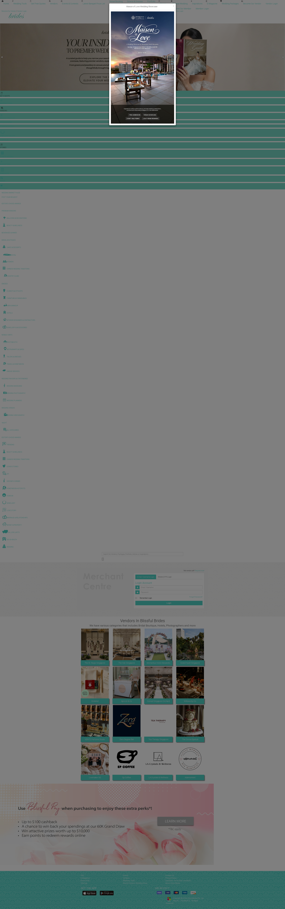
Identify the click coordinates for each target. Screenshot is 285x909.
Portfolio (151, 1)
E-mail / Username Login (145, 577)
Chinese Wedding (180, 3)
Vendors (54, 3)
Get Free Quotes (38, 3)
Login (169, 603)
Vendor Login (272, 3)
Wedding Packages (230, 3)
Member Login (202, 8)
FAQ (82, 875)
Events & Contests (70, 3)
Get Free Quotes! (150, 11)
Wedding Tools (20, 3)
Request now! (199, 570)
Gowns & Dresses (135, 1)
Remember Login (146, 598)
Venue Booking (116, 1)
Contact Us (169, 875)
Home (6, 3)
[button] (2, 57)
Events (125, 875)
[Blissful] (89, 893)
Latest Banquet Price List (94, 3)
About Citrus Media (172, 883)
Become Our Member (181, 8)
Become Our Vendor (252, 3)
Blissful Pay (85, 881)
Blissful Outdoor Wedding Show (135, 883)
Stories (163, 3)
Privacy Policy (170, 878)
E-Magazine (212, 3)
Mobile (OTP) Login (165, 577)
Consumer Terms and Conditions (178, 881)
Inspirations (197, 3)
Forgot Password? (196, 597)
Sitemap (84, 883)
